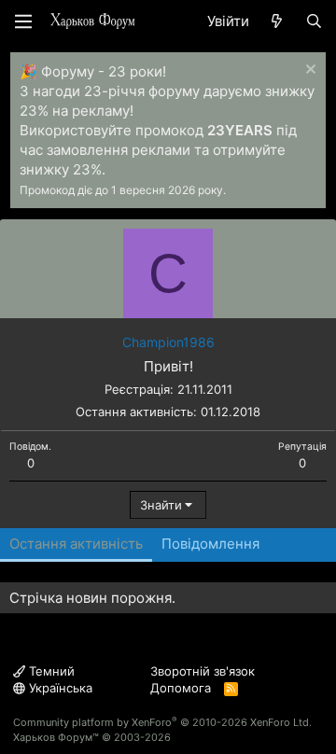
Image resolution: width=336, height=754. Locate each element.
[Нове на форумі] (277, 21)
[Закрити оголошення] (308, 71)
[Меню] (23, 21)
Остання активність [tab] (76, 543)
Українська (58, 687)
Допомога (180, 687)
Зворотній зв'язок (202, 670)
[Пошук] (314, 21)
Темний (50, 670)
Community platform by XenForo (162, 722)
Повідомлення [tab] (210, 543)
